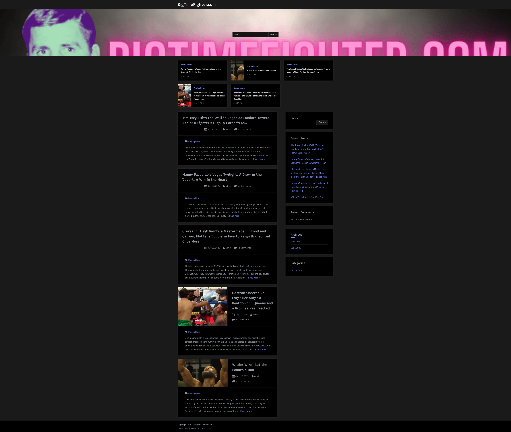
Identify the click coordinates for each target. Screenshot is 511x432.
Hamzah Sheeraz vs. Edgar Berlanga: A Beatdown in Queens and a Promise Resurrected (209, 95)
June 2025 (296, 247)
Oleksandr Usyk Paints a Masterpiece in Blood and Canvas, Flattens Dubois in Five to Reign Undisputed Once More (255, 95)
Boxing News (186, 65)
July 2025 (295, 241)
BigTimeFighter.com (197, 4)
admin (228, 129)
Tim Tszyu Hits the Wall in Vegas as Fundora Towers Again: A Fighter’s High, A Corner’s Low (307, 149)
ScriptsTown (207, 428)
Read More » (259, 159)
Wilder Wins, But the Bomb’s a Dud (261, 70)
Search (294, 117)
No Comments (244, 129)
